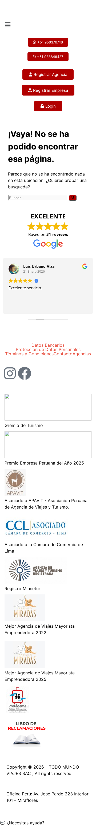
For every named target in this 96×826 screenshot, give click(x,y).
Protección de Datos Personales (48, 349)
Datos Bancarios (48, 345)
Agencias (82, 354)
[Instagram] (10, 373)
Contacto (63, 354)
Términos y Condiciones (29, 354)
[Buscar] (73, 198)
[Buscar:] (38, 197)
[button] (48, 25)
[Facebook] (24, 373)
